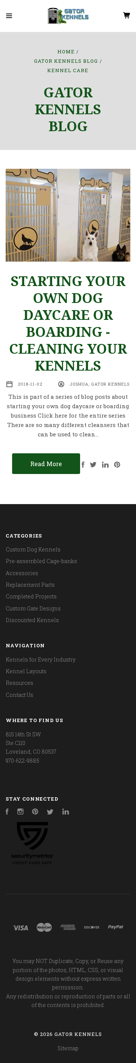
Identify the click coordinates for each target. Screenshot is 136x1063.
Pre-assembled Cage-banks (41, 561)
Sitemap (68, 1048)
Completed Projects (31, 596)
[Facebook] (7, 812)
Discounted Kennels (32, 620)
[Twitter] (50, 812)
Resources (19, 682)
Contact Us (19, 694)
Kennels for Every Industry (41, 659)
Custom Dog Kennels (33, 549)
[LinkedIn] (65, 812)
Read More (46, 464)
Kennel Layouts (26, 671)
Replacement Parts (30, 584)
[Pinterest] (35, 812)
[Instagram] (20, 812)
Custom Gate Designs (33, 608)
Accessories (22, 573)
